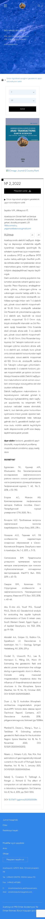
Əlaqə (5, 854)
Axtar (22, 109)
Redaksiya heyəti (10, 831)
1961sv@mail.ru (10, 226)
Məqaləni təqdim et (15, 860)
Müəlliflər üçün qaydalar (13, 843)
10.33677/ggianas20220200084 (23, 800)
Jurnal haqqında (10, 820)
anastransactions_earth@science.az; (22, 888)
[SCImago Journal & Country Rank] (22, 171)
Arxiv (5, 848)
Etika (5, 825)
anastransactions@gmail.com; (20, 892)
